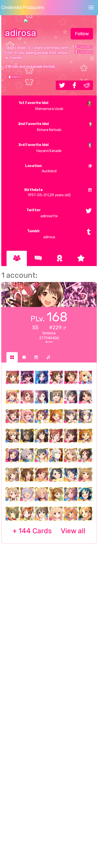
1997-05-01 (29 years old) (47, 192)
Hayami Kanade (40, 148)
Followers (83, 47)
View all (49, 531)
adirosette (42, 213)
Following (84, 52)
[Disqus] (49, 628)
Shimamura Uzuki (41, 106)
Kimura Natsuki (39, 127)
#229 (56, 327)
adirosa (41, 234)
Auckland (40, 168)
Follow (82, 33)
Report (16, 76)
